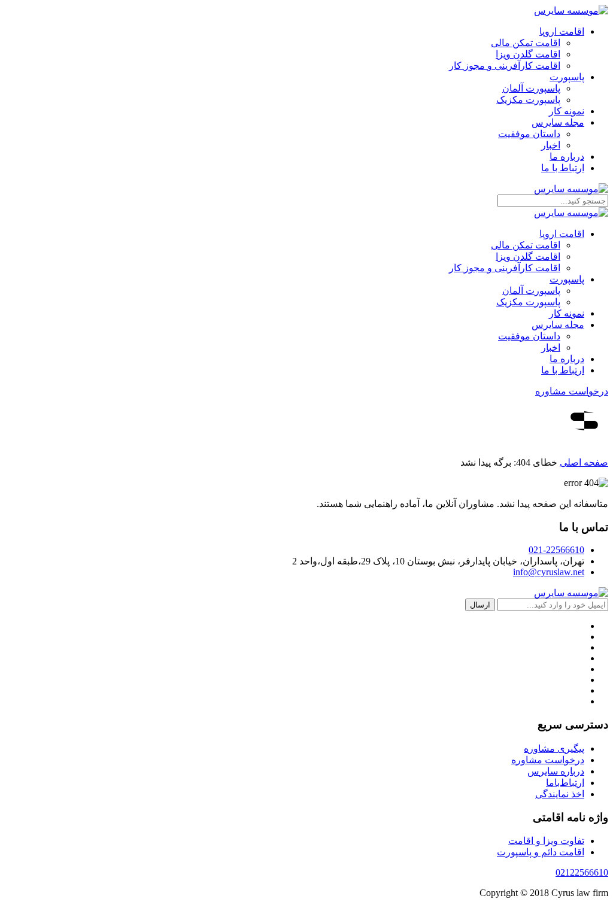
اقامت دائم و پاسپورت (540, 852)
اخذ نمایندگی (559, 794)
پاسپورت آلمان (531, 88)
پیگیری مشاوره (554, 748)
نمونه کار (566, 111)
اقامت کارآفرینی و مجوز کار (504, 65)
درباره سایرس (555, 771)
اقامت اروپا (561, 31)
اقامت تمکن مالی (525, 43)
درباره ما (567, 156)
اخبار (550, 145)
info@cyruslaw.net (548, 572)
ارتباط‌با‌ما (565, 783)
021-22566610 (556, 550)
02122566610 (582, 872)
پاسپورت (567, 77)
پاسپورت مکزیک (528, 100)
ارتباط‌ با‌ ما (562, 168)
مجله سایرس (558, 122)
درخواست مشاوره (571, 391)
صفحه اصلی (584, 462)
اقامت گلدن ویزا (528, 54)
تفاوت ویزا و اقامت (546, 841)
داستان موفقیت (529, 134)
